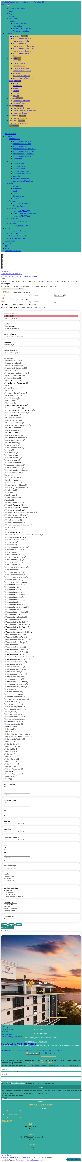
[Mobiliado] (9, 878)
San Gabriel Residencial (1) (16, 694)
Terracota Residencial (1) (15, 717)
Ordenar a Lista (9, 916)
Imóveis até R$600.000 (21, 108)
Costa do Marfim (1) (13, 430)
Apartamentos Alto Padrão (23, 48)
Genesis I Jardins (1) (13, 477)
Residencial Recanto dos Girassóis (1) (20, 657)
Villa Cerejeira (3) (12, 744)
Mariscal (16, 91)
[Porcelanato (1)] (16, 895)
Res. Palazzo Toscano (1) (15, 575)
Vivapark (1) (10, 771)
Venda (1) (10, 345)
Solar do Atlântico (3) (14, 704)
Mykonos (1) (10, 527)
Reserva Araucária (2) (14, 580)
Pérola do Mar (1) (12, 552)
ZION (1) (9, 779)
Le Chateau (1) (11, 495)
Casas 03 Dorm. (19, 66)
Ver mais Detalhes (73, 1160)
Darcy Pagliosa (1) (13, 445)
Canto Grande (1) (12, 329)
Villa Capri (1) (11, 741)
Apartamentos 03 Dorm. (22, 43)
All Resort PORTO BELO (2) (15, 375)
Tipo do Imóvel (9, 314)
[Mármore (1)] (16, 892)
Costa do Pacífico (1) (14, 433)
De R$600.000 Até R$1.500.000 (24, 111)
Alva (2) (9, 385)
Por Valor (12, 106)
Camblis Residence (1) (14, 418)
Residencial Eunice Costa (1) (17, 612)
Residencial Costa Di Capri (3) (17, 607)
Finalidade (7, 342)
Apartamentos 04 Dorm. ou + (24, 46)
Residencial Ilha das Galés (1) (17, 622)
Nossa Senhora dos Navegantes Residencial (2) (24, 535)
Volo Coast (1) (11, 776)
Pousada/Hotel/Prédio (21, 76)
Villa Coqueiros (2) (13, 746)
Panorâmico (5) (12, 545)
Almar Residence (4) (14, 380)
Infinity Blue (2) (11, 490)
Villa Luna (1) (11, 754)
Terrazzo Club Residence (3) (17, 719)
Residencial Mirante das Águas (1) (19, 639)
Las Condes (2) (12, 492)
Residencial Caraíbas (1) (15, 604)
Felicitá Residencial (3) (14, 472)
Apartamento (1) (12, 318)
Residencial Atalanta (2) (15, 585)
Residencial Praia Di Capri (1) (17, 652)
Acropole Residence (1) (15, 365)
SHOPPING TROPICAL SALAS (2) (17, 699)
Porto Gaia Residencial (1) (16, 557)
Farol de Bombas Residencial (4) (18, 470)
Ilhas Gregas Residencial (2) (17, 487)
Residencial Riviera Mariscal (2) (18, 659)
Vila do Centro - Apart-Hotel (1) (18, 734)
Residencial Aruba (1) (14, 592)
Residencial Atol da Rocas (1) (17, 594)
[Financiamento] (10, 905)
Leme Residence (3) (13, 497)
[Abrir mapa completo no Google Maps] (41, 1053)
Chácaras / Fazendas (21, 101)
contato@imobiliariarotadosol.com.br (42, 1038)
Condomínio (8, 358)
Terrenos (12, 98)
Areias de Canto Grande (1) (16, 393)
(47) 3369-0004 (42, 1021)
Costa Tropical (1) (13, 443)
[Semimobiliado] (9, 876)
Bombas (16, 88)
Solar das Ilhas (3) (13, 702)
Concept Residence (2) (15, 423)
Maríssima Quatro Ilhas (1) (16, 510)
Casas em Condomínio (22, 71)
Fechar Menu (14, 125)
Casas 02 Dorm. (19, 63)
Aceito (21, 289)
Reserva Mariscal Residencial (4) (18, 582)
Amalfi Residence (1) (14, 388)
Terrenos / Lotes (19, 103)
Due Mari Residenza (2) (15, 448)
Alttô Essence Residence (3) (17, 383)
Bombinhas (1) (11, 326)
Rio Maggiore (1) (12, 689)
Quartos (7, 821)
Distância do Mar (10, 800)
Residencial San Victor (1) (16, 664)
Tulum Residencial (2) (14, 724)
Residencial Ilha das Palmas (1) (18, 624)
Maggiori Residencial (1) (15, 502)
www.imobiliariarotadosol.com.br (31, 1160)
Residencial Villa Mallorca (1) (17, 684)
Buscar (4, 924)
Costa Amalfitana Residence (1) (18, 425)
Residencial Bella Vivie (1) (15, 602)
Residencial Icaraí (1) (14, 619)
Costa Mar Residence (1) (15, 440)
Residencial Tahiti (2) (14, 672)
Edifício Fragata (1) (13, 455)
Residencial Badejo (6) (15, 597)
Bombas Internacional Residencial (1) (20, 410)
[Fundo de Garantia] (10, 909)
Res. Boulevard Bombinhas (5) (17, 567)
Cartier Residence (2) (14, 420)
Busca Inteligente (10, 334)
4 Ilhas (15, 83)
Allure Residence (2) (13, 378)
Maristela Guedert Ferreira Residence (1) (21, 512)
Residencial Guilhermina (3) (16, 617)
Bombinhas (17, 86)
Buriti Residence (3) (13, 415)
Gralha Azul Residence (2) (16, 480)
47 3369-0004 (41, 1029)
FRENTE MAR (13, 121)
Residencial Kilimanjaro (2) (16, 634)
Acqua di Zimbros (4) (14, 363)
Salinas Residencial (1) (14, 692)
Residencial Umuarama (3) (16, 674)
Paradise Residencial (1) (15, 550)
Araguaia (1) (11, 390)
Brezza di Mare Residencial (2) (17, 413)
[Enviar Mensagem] (55, 302)
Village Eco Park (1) (13, 766)
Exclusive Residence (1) (15, 468)
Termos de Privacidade (9, 289)
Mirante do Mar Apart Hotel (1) (17, 517)
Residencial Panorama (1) (16, 647)
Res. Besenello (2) (13, 565)
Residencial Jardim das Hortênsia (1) (20, 632)
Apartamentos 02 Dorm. (22, 41)
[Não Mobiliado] (9, 880)
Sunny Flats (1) (11, 712)
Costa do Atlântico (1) (14, 428)
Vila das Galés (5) (13, 731)
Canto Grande (18, 93)
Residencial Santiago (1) (15, 667)
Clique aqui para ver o (33, 1053)
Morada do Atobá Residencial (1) (19, 525)
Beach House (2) (12, 400)
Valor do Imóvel (9, 784)
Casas (11, 58)
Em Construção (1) (13, 352)
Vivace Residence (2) (14, 769)
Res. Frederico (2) (12, 570)
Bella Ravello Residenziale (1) (17, 405)
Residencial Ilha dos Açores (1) (17, 627)
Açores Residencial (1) (14, 360)
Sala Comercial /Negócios (23, 78)
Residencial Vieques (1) (15, 679)
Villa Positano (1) (12, 764)
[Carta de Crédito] (10, 911)
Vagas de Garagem (11, 837)
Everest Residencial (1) (14, 463)
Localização (8, 324)
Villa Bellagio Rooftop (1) (15, 739)
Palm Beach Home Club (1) (16, 540)
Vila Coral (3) (11, 729)
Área (5, 845)
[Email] (41, 1013)
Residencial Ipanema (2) (15, 629)
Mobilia (6, 874)
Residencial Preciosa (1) (15, 654)
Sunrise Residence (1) (14, 714)
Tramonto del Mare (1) (14, 721)
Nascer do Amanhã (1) (14, 530)
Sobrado (16, 73)
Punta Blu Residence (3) (15, 562)
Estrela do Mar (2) (13, 460)
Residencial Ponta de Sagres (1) (18, 649)
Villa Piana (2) (11, 761)
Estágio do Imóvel (10, 350)
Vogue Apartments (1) (14, 774)
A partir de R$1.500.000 (21, 113)
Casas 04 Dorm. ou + (21, 68)
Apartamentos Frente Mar (23, 53)
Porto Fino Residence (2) (15, 555)
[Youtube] (41, 1010)
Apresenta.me (6, 1155)
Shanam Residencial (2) (15, 697)
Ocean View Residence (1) (16, 537)
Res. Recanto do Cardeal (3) (17, 577)
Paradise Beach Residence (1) (17, 547)
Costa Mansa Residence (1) (16, 438)
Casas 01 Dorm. (18, 61)
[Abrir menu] (1, 130)
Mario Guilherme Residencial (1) (18, 507)
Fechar (18, 924)
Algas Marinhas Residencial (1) (17, 373)
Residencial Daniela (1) (14, 609)
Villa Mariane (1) (12, 756)
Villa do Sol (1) (11, 751)
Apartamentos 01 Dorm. (22, 38)
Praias (11, 81)
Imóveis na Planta (20, 118)
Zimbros (16, 96)
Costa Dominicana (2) (15, 435)
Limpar (11, 924)
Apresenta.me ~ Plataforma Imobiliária (15, 1157)
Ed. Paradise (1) (12, 453)
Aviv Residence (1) (13, 398)
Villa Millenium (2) (12, 759)
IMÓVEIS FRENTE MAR (20, 123)
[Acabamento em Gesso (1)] (16, 897)
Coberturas (17, 56)
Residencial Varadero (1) (15, 677)
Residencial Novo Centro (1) (16, 642)
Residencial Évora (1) (14, 614)
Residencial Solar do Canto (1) (17, 669)
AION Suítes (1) (11, 370)
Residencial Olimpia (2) (15, 644)
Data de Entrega (10, 866)
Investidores (13, 116)
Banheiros (7, 829)
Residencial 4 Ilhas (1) (14, 587)
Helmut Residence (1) (14, 482)
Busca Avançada (7, 927)
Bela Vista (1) (11, 403)
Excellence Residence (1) (15, 465)
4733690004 (41, 1025)
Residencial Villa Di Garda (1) (17, 682)
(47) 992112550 (41, 1033)
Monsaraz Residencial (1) (15, 522)
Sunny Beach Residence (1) (16, 709)
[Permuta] (10, 907)
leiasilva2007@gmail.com (37, 1042)
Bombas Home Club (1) (15, 408)
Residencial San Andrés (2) (16, 662)
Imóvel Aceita (9, 902)
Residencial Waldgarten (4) (16, 687)
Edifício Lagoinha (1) (14, 458)
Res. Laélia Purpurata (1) (15, 572)
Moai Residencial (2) (14, 520)
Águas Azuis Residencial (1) (16, 368)
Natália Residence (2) (14, 532)
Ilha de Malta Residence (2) (16, 485)
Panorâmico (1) (12, 542)
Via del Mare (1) (12, 726)
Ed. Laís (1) (10, 450)
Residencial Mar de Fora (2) (16, 637)
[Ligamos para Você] (2, 269)
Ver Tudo (24, 36)
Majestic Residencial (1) (15, 505)
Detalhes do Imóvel (11, 888)
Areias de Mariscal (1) (14, 395)
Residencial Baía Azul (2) (15, 599)
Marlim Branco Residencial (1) (17, 515)
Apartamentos (14, 36)
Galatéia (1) (10, 475)
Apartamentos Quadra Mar (23, 51)
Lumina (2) (10, 500)
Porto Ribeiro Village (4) (15, 560)
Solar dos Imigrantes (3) (15, 707)
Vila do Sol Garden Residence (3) (19, 736)
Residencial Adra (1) (13, 590)
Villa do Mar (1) (11, 749)
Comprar (4, 1098)
